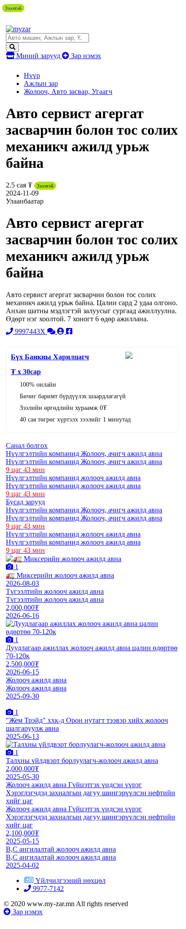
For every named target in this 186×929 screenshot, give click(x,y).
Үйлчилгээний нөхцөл (70, 880)
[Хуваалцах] (69, 331)
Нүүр (32, 75)
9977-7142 (47, 888)
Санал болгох (27, 445)
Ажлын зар (41, 83)
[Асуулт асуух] (52, 331)
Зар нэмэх (85, 56)
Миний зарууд (38, 56)
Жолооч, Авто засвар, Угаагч (68, 91)
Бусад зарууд (25, 502)
